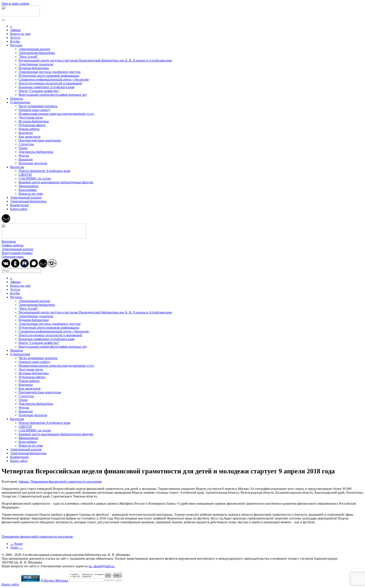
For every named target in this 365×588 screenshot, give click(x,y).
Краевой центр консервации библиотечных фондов (56, 182)
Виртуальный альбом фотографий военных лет (53, 94)
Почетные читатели (33, 163)
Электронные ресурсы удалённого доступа (49, 72)
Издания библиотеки (34, 68)
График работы (12, 245)
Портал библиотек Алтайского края (44, 171)
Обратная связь (13, 256)
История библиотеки (34, 121)
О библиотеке (20, 102)
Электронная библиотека (37, 53)
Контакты (26, 133)
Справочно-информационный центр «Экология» (54, 79)
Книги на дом (20, 34)
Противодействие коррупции (40, 140)
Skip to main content (15, 3)
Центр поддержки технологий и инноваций (50, 83)
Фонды (24, 155)
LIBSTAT (25, 174)
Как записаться (29, 136)
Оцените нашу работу (34, 110)
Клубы (15, 41)
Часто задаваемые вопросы (38, 106)
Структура (26, 144)
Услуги (15, 37)
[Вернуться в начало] (21, 15)
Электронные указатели (36, 64)
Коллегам (17, 167)
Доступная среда (31, 117)
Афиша (15, 30)
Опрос (23, 148)
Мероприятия (28, 186)
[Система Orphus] (96, 580)
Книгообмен (28, 190)
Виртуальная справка (17, 253)
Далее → (16, 547)
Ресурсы (16, 45)
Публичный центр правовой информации (49, 75)
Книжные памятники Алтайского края (46, 87)
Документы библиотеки (36, 152)
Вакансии (26, 159)
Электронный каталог (34, 49)
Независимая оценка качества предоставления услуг (56, 113)
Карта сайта (18, 209)
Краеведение (19, 205)
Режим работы (29, 129)
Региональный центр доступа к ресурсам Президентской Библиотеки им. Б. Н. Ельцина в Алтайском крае (95, 60)
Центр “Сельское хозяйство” (39, 91)
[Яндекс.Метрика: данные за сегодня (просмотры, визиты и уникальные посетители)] (54, 581)
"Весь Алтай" (28, 56)
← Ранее (16, 543)
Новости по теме (31, 193)
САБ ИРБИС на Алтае (35, 178)
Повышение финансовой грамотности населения (65, 481)
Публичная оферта (32, 125)
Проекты (16, 98)
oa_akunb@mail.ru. (102, 566)
